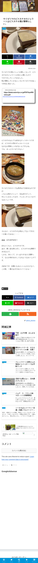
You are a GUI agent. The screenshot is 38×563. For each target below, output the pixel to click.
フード (5, 288)
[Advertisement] (19, 493)
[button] (30, 62)
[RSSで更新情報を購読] (27, 314)
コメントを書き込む (19, 450)
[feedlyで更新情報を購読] (10, 314)
